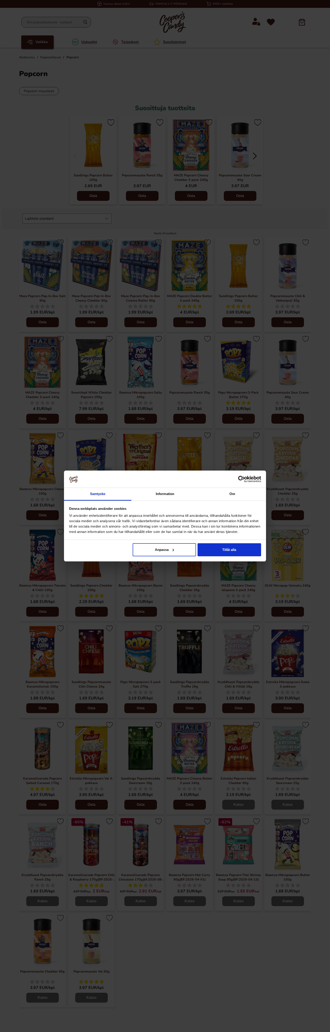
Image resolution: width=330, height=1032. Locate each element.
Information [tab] (165, 494)
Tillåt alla (229, 550)
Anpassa (162, 550)
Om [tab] (232, 494)
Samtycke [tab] (98, 494)
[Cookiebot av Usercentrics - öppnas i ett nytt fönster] (241, 479)
